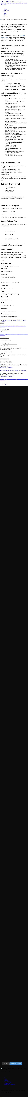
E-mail (1, 345)
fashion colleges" (22, 320)
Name (1, 343)
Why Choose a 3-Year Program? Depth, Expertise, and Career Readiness (13, 370)
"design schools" (7, 320)
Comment (2, 353)
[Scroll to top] (1, 1097)
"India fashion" (14, 320)
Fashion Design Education (6, 367)
